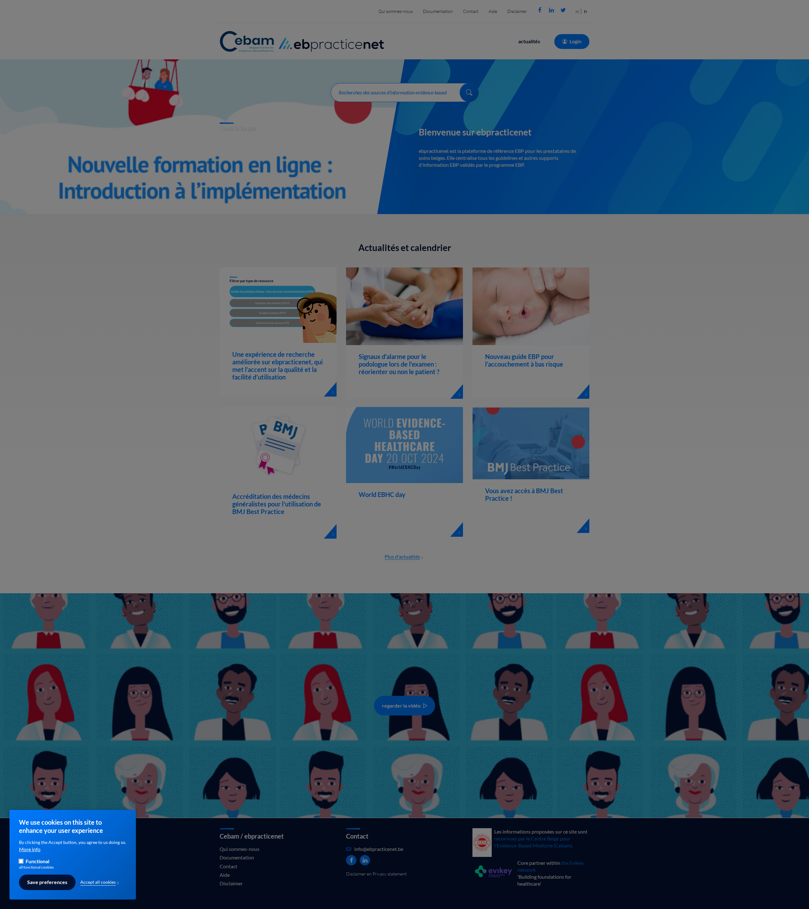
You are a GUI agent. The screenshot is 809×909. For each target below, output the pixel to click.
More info (29, 849)
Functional (37, 861)
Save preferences (47, 882)
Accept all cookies (98, 882)
